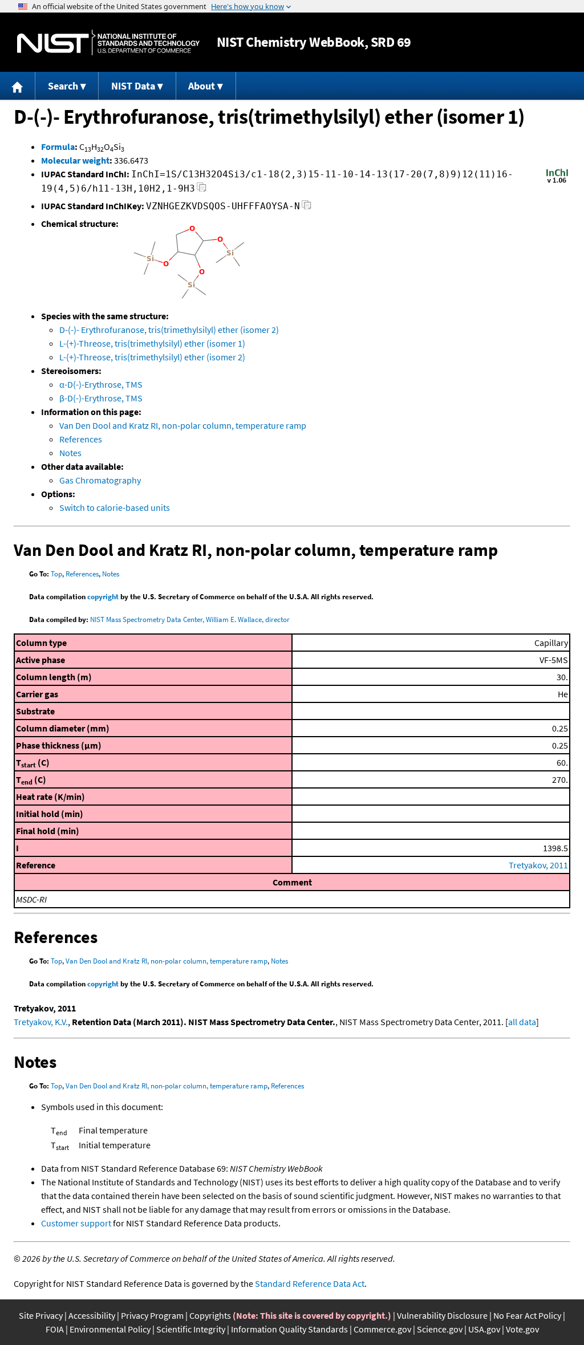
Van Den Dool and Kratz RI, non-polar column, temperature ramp (182, 425)
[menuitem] (17, 86)
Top (56, 574)
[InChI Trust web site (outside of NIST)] (557, 182)
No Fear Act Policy (527, 1315)
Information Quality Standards (289, 1329)
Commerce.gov (382, 1329)
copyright (103, 597)
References (80, 439)
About (201, 85)
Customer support (76, 1223)
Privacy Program (152, 1315)
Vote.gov (522, 1329)
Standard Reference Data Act (309, 1283)
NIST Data (133, 85)
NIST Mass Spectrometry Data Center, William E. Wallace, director (190, 619)
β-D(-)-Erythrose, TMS (101, 398)
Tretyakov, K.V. (41, 1021)
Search (63, 85)
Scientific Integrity (190, 1329)
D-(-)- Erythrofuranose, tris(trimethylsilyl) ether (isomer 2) (169, 329)
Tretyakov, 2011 (538, 865)
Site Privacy (41, 1315)
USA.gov (484, 1329)
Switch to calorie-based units (114, 507)
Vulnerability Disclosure (442, 1315)
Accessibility (91, 1315)
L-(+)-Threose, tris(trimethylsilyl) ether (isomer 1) (152, 343)
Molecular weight (75, 160)
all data (522, 1021)
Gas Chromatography (100, 480)
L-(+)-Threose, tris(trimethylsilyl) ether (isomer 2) (152, 357)
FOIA (55, 1329)
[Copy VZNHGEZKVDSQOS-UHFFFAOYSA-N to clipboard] (306, 208)
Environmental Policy (110, 1329)
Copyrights (210, 1315)
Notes (70, 452)
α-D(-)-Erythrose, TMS (101, 384)
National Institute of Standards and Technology (108, 42)
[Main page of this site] (17, 86)
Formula (58, 146)
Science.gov (440, 1329)
